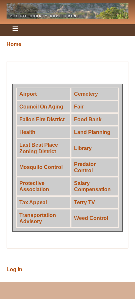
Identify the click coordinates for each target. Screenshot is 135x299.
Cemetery (86, 94)
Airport (28, 94)
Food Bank (88, 119)
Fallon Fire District (42, 119)
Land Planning (92, 132)
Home (14, 44)
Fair (79, 106)
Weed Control (91, 218)
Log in (14, 269)
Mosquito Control (41, 167)
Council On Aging (41, 106)
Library (83, 148)
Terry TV (84, 202)
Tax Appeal (33, 202)
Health (27, 132)
